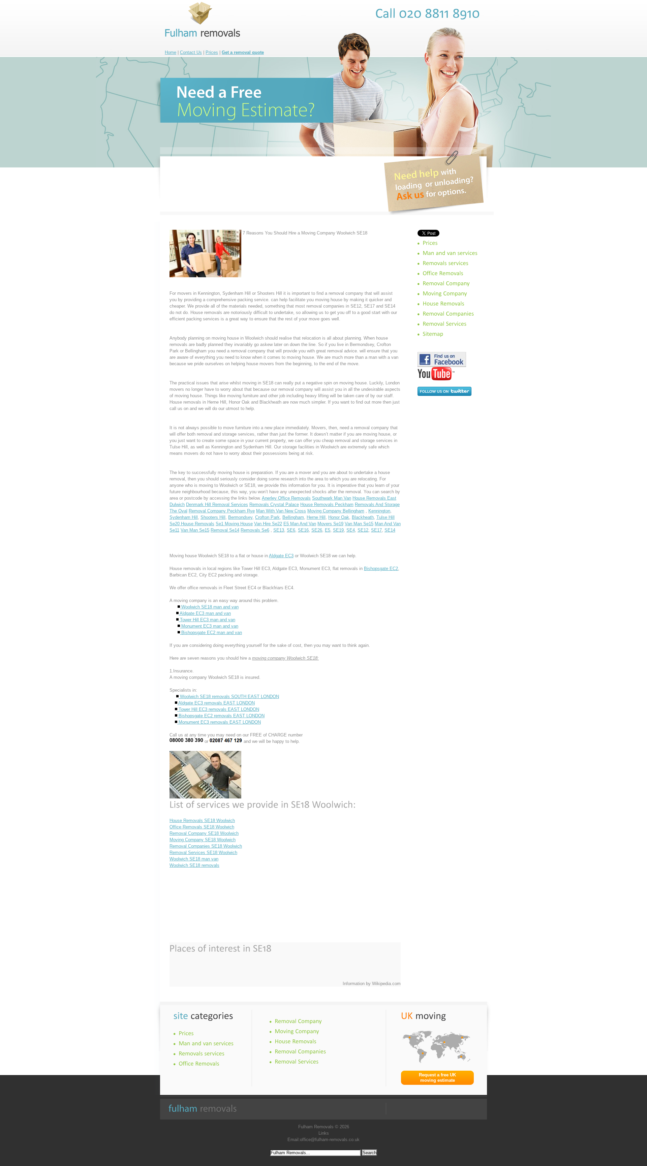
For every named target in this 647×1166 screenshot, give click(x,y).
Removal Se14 (225, 530)
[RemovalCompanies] (448, 313)
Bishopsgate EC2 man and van (211, 632)
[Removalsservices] (445, 263)
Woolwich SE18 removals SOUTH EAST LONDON (229, 696)
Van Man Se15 (359, 523)
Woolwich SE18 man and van (209, 606)
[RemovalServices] (444, 323)
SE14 (389, 530)
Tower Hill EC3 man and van (207, 619)
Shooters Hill (213, 517)
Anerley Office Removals (286, 498)
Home (170, 52)
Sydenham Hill (184, 517)
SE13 (278, 530)
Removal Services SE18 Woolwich (203, 852)
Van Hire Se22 (268, 523)
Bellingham (293, 517)
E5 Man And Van (299, 523)
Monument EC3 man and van (209, 626)
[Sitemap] (433, 333)
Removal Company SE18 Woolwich (204, 833)
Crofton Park (267, 517)
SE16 (303, 530)
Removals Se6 (255, 530)
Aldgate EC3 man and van (205, 613)
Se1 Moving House (234, 523)
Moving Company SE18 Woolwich (203, 839)
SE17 (376, 530)
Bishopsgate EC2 (381, 568)
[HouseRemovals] (443, 303)
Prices (212, 52)
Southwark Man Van (331, 498)
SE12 (363, 530)
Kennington (379, 510)
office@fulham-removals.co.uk (330, 1139)
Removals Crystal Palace (274, 504)
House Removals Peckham (326, 504)
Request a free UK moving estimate (437, 1077)
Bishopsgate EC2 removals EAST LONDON (221, 715)
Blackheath (363, 517)
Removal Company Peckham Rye (222, 510)
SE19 (338, 530)
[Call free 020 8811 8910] (427, 13)
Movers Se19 (330, 523)
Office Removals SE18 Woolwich (202, 826)
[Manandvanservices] (450, 253)
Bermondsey (240, 517)
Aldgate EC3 (281, 555)
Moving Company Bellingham (335, 510)
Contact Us (191, 52)
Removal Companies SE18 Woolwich (206, 846)
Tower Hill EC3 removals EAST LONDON (218, 709)
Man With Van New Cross (281, 510)
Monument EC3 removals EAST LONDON (219, 722)
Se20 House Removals (192, 523)
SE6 (291, 530)
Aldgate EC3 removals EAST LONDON (216, 702)
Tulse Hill (385, 517)
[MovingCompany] (445, 293)
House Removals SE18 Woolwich (202, 820)
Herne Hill (316, 517)
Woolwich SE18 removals (194, 865)
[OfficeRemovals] (443, 273)
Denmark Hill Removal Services (217, 504)
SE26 (316, 530)
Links (323, 1133)
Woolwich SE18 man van (194, 858)
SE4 (350, 530)
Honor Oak (338, 517)
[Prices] (430, 243)
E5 (327, 530)
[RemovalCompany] (446, 283)
